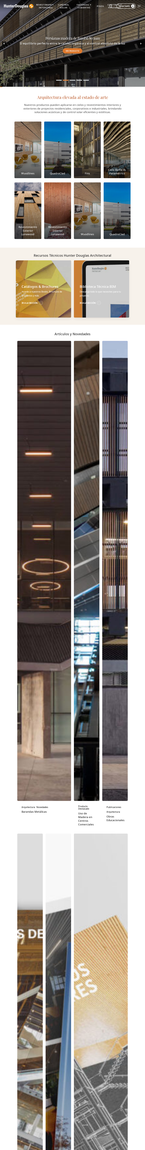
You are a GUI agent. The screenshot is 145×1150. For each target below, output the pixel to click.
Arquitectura (28, 807)
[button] (139, 6)
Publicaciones (113, 807)
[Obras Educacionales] (115, 571)
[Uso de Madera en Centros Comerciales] (86, 571)
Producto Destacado (83, 807)
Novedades (42, 807)
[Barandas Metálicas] (44, 571)
